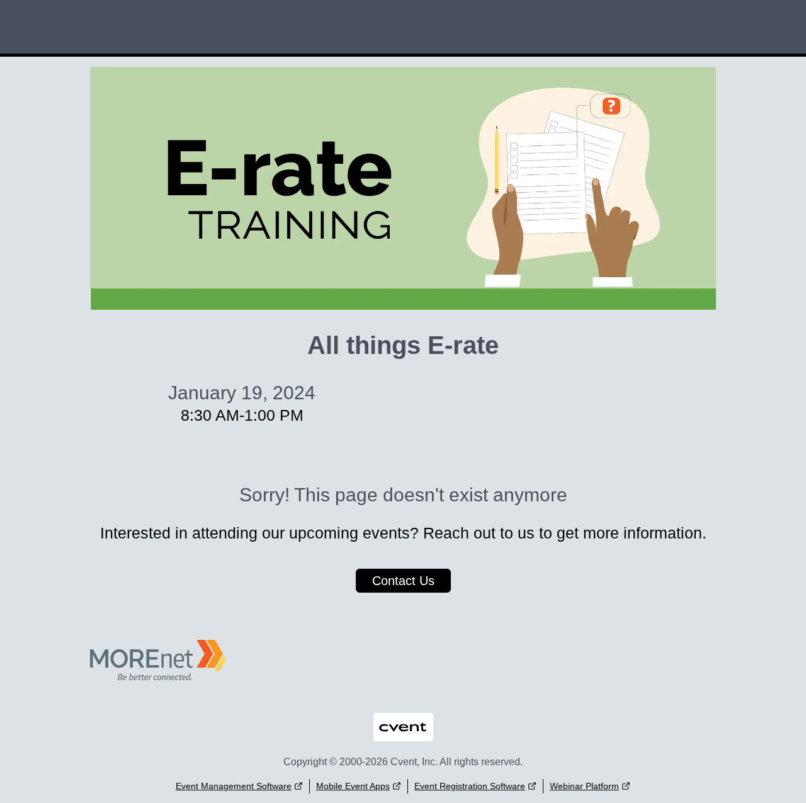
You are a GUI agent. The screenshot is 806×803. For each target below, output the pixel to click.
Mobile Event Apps (353, 786)
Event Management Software (234, 786)
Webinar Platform (584, 786)
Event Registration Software (469, 786)
